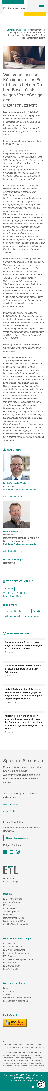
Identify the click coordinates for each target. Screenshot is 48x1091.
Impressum (8, 915)
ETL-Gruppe (9, 908)
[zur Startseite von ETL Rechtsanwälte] (14, 8)
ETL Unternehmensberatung (16, 953)
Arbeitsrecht (10, 611)
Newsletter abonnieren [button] (17, 838)
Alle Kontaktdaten (12, 496)
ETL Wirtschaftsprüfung (14, 950)
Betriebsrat (24, 611)
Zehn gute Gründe (11, 902)
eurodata (7, 994)
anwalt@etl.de (10, 811)
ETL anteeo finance (12, 966)
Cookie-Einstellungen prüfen (16, 924)
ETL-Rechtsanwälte (12, 899)
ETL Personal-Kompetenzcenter (18, 959)
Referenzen (8, 905)
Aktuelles (21, 30)
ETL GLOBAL (9, 943)
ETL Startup (8, 991)
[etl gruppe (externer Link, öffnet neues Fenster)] (11, 852)
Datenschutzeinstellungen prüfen (24, 1080)
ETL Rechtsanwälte (12, 947)
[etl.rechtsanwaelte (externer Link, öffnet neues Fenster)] (5, 852)
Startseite (11, 30)
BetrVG (36, 611)
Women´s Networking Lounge (17, 998)
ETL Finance (9, 956)
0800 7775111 (11, 804)
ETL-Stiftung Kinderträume (15, 1001)
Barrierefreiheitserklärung (15, 921)
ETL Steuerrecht (11, 962)
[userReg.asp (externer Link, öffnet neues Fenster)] (15, 1023)
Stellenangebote (11, 911)
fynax (5, 988)
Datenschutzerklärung (13, 918)
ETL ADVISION (10, 969)
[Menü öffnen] (42, 6)
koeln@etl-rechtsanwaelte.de (22, 490)
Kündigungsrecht (32, 616)
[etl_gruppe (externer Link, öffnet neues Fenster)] (18, 852)
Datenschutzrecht (13, 616)
